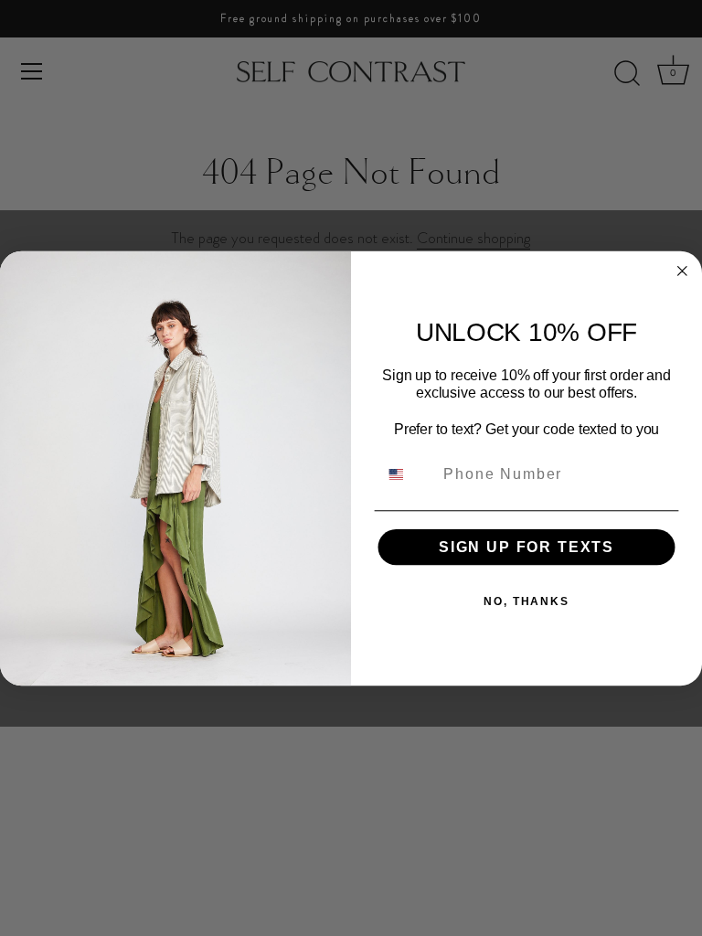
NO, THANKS (526, 601)
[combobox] (407, 474)
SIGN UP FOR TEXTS (526, 547)
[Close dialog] (683, 271)
